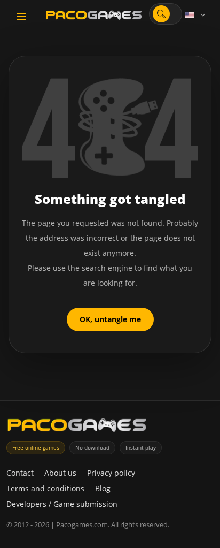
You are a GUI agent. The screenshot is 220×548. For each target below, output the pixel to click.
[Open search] (161, 13)
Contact (20, 473)
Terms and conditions (45, 488)
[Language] (196, 15)
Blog (103, 488)
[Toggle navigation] (21, 16)
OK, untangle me (110, 319)
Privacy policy (111, 473)
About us (60, 473)
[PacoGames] (76, 427)
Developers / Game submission (61, 504)
